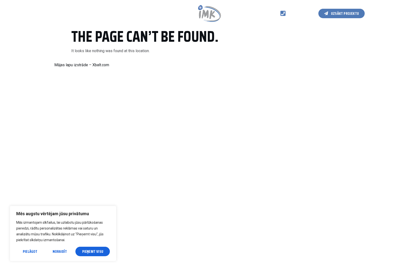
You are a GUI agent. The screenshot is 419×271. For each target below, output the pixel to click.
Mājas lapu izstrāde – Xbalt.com (81, 65)
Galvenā (61, 13)
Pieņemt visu (92, 251)
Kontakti (137, 13)
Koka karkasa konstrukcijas (98, 13)
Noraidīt (60, 251)
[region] (63, 233)
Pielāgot (30, 251)
